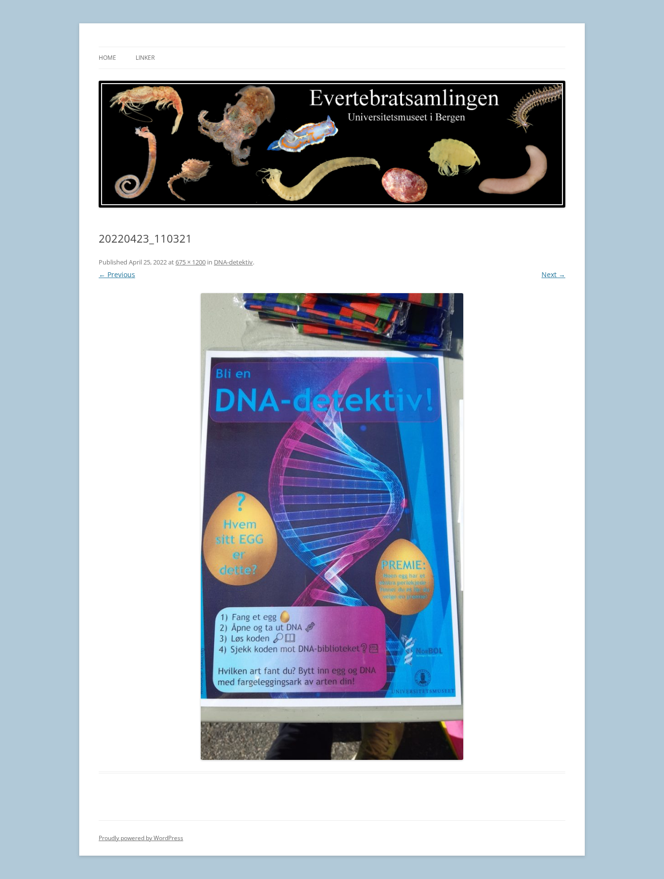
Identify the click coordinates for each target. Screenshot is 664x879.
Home (107, 57)
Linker (145, 57)
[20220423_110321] (332, 526)
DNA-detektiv (233, 262)
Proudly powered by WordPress (141, 838)
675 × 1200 (190, 262)
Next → (553, 274)
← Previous (117, 274)
